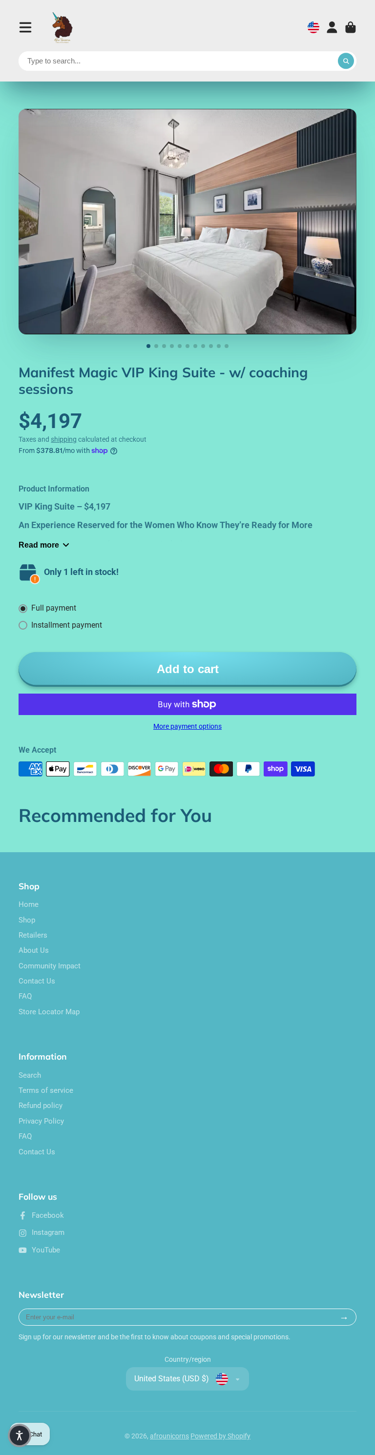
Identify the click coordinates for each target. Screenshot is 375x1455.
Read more (39, 544)
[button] (19, 1435)
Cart (350, 27)
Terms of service (46, 1090)
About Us (34, 950)
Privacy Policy (41, 1121)
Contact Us (37, 981)
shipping (64, 439)
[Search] (346, 61)
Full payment (53, 608)
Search (30, 1075)
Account (332, 27)
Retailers (33, 935)
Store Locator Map (49, 1011)
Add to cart (188, 669)
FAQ (25, 996)
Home (29, 904)
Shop (27, 920)
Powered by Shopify (220, 1436)
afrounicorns (169, 1436)
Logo (63, 27)
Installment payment (66, 625)
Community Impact (50, 966)
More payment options (187, 726)
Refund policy (40, 1105)
